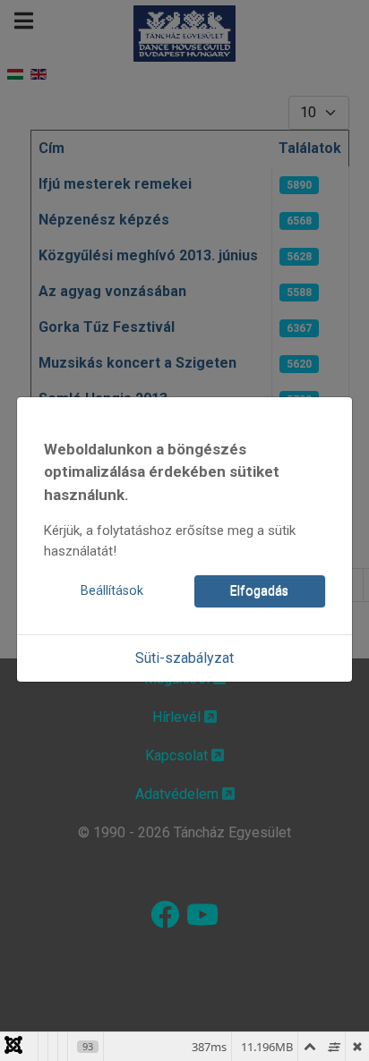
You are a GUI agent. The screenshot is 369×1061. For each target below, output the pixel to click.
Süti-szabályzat (184, 657)
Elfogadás (259, 590)
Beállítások (112, 590)
